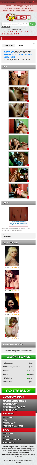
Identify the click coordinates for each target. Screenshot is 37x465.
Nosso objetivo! (24, 2)
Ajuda (30, 2)
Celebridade (8, 417)
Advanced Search (5, 27)
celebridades (10, 454)
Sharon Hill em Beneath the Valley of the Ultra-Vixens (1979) (19, 223)
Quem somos (8, 433)
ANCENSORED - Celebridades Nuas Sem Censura (18, 17)
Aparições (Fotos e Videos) (13, 426)
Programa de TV (9, 423)
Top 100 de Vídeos (9, 410)
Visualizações (9, 45)
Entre (2, 2)
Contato (6, 436)
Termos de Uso (8, 442)
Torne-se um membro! (11, 2)
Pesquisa (32, 24)
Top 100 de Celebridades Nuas (14, 401)
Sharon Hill (9, 52)
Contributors (7, 236)
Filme (5, 420)
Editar (21, 45)
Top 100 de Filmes (9, 404)
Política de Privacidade (12, 439)
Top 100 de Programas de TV (13, 407)
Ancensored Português (17, 460)
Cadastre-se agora (18, 391)
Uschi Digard (9, 288)
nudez (20, 454)
